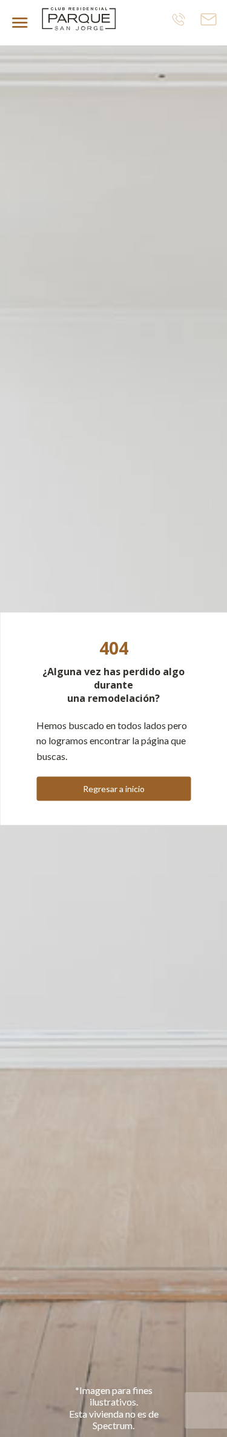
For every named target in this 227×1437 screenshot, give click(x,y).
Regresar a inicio (114, 789)
